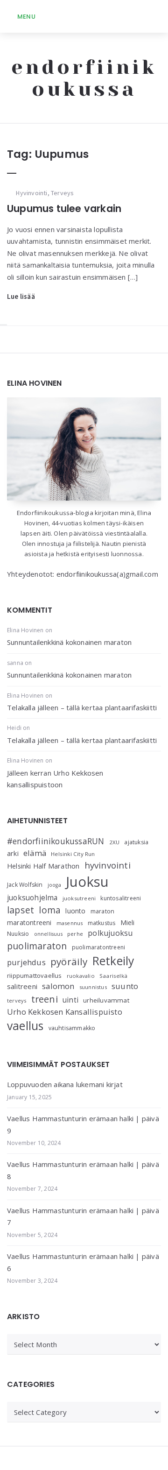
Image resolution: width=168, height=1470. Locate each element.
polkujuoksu (110, 933)
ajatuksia (136, 842)
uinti (70, 1000)
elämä (34, 853)
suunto (125, 986)
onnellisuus (48, 934)
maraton (102, 911)
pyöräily (69, 961)
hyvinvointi (107, 865)
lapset (20, 910)
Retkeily (113, 960)
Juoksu (87, 881)
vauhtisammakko (72, 1028)
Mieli (127, 922)
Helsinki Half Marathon (43, 865)
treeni (44, 999)
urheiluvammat (106, 1000)
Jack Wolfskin (25, 885)
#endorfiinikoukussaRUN (55, 841)
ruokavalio (81, 975)
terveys (16, 1000)
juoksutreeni (79, 898)
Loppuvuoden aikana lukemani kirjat (65, 1084)
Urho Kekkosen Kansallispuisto (64, 1011)
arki (13, 853)
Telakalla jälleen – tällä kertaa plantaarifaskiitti (82, 707)
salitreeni (22, 986)
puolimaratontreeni (99, 947)
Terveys (62, 193)
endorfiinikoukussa (84, 78)
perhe (75, 933)
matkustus (102, 923)
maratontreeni (29, 922)
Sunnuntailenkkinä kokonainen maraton (69, 642)
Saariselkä (113, 975)
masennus (69, 922)
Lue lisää (21, 296)
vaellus (25, 1025)
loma (50, 910)
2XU (114, 842)
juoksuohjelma (32, 898)
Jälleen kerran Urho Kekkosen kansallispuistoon (55, 779)
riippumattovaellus (34, 975)
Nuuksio (18, 934)
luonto (75, 910)
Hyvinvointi (31, 193)
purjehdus (26, 962)
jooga (54, 885)
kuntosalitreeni (120, 898)
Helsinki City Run (73, 853)
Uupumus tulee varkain (64, 208)
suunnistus (93, 986)
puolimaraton (37, 946)
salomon (58, 986)
